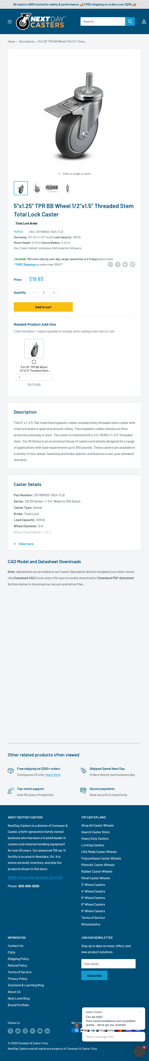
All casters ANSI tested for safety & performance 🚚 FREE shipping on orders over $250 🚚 (74, 4)
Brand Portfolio (18, 1005)
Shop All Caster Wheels (97, 825)
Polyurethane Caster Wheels (101, 858)
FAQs (11, 952)
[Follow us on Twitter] (18, 1031)
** (24, 264)
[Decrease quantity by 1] (33, 292)
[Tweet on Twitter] (125, 264)
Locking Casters (92, 845)
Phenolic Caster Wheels (97, 865)
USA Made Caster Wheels (99, 852)
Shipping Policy (18, 959)
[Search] (130, 21)
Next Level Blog (19, 998)
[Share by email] (132, 264)
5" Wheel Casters (93, 898)
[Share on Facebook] (110, 264)
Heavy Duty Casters (95, 838)
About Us (14, 992)
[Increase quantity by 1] (54, 292)
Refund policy (90, 924)
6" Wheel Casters (93, 904)
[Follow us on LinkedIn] (47, 1031)
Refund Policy (17, 965)
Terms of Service (93, 917)
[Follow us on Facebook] (10, 1031)
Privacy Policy (17, 978)
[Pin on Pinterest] (117, 264)
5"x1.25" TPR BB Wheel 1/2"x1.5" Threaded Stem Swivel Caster (34, 370)
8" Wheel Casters (93, 911)
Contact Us (15, 946)
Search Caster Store (95, 832)
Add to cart (43, 307)
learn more (53, 774)
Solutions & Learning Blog (26, 985)
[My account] (144, 21)
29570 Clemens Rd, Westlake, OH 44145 (35, 877)
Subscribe (94, 975)
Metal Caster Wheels (95, 878)
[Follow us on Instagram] (25, 1031)
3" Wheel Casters (93, 884)
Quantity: (20, 292)
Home (11, 41)
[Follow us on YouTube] (40, 1031)
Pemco (18, 231)
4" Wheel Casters (93, 891)
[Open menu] (10, 21)
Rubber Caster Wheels (96, 871)
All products (26, 41)
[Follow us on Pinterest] (32, 1031)
